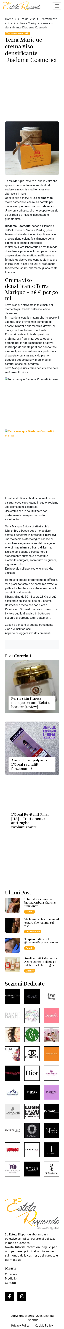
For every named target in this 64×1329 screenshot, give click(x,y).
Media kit (11, 1278)
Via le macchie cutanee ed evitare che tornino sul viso (41, 923)
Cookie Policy (44, 1325)
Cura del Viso (27, 19)
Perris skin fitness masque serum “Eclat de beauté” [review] (31, 702)
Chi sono (11, 1274)
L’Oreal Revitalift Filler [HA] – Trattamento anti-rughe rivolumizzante (30, 820)
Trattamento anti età (17, 33)
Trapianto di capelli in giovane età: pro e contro (41, 940)
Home (9, 19)
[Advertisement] (32, 91)
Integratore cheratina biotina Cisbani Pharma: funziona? (40, 903)
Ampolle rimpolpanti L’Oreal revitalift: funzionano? (29, 764)
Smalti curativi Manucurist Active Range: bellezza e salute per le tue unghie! (41, 962)
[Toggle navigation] (57, 5)
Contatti (10, 1283)
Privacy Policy (20, 1325)
